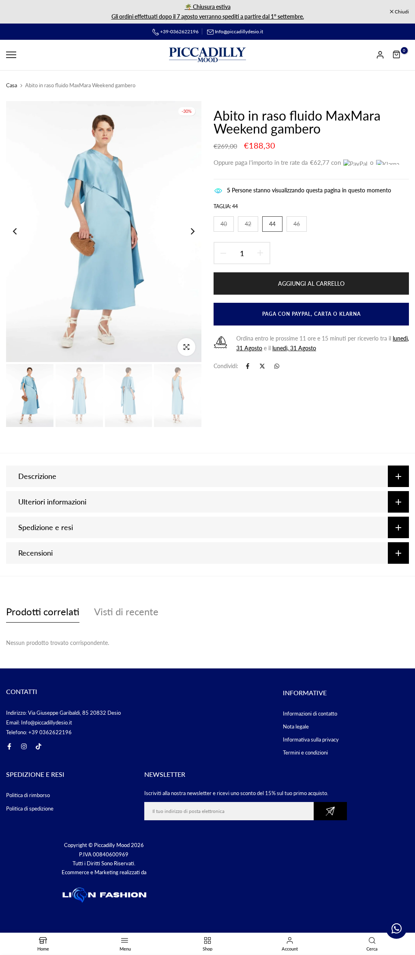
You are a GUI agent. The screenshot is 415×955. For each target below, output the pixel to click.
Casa (11, 85)
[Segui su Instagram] (24, 746)
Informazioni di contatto (310, 713)
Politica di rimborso (28, 795)
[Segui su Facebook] (9, 746)
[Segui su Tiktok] (38, 746)
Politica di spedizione (29, 808)
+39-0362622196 (179, 31)
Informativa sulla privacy (311, 739)
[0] (396, 54)
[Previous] (21, 231)
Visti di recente (126, 611)
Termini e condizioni (305, 752)
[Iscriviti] (330, 811)
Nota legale (296, 726)
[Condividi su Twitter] (262, 366)
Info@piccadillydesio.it (239, 31)
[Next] (186, 231)
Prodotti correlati (42, 611)
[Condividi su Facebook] (247, 366)
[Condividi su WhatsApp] (277, 366)
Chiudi (17, 11)
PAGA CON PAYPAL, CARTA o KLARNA (309, 314)
